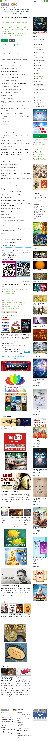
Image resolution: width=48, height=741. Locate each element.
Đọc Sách (4, 40)
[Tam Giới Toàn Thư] (40, 177)
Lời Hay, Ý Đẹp (37, 218)
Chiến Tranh (14, 312)
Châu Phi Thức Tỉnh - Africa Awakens (4, 519)
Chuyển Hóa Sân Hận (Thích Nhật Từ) (19, 615)
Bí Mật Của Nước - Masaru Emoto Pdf (12, 306)
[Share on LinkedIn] (28, 315)
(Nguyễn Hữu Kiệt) (39, 439)
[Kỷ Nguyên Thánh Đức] (40, 245)
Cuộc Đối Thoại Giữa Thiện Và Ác (39, 292)
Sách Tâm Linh (8, 15)
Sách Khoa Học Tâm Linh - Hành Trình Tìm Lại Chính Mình (23, 678)
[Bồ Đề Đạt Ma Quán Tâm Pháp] (16, 473)
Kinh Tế (8, 312)
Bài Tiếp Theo (26, 281)
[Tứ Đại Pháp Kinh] (40, 133)
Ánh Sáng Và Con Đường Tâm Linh (40, 201)
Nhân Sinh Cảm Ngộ (38, 214)
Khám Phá (38, 71)
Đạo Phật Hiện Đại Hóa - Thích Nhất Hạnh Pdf (15, 33)
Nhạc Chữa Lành (40, 47)
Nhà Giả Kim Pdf (39, 142)
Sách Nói (38, 94)
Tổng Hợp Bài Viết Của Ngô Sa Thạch (40, 207)
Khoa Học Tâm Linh (40, 41)
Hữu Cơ (3, 312)
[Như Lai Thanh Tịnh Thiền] (16, 566)
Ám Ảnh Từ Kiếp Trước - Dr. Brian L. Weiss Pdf (15, 28)
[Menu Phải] (47, 1)
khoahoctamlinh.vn (10, 726)
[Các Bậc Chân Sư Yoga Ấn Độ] (40, 428)
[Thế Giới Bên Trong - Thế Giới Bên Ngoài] (16, 642)
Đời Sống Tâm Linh (40, 55)
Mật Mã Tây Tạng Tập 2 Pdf (10, 26)
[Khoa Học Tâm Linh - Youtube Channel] (16, 451)
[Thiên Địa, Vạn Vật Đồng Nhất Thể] (40, 353)
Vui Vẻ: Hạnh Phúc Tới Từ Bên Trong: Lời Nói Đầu (22, 427)
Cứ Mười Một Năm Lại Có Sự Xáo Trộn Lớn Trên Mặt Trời (39, 270)
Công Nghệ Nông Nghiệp (40, 103)
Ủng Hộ (38, 92)
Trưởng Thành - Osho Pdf (10, 24)
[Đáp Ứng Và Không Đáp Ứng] (40, 277)
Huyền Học (38, 65)
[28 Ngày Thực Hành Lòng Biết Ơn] (8, 672)
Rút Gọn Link (39, 100)
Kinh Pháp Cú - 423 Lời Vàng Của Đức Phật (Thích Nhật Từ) (27, 616)
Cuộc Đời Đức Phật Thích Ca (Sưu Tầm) (12, 615)
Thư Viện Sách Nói (40, 106)
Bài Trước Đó (6, 281)
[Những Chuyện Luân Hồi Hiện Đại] (40, 517)
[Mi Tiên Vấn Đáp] (40, 341)
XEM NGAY (27, 351)
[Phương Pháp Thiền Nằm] (16, 470)
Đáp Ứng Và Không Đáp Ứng (39, 281)
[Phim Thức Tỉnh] (16, 371)
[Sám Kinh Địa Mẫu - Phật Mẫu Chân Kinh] (40, 233)
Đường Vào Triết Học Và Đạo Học (39, 212)
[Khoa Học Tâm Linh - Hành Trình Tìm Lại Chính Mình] (40, 30)
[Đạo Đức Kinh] (40, 190)
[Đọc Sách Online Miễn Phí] (16, 411)
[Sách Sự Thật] (40, 581)
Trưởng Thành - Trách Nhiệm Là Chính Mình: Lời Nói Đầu (8, 427)
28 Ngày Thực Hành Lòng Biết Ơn (7, 678)
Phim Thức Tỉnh (40, 49)
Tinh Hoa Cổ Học (40, 78)
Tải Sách (12, 40)
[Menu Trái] (1, 1)
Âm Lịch (38, 86)
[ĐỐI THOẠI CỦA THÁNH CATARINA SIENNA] (40, 601)
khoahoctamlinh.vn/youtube (8, 729)
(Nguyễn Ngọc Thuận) (40, 380)
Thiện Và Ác (35, 259)
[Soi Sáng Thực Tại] (40, 399)
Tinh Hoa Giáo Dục (40, 60)
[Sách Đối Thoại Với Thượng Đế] (16, 661)
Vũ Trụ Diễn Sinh (38, 204)
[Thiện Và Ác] (40, 255)
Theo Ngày (35, 137)
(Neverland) (40, 469)
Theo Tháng (44, 137)
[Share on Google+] (26, 315)
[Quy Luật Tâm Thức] (40, 458)
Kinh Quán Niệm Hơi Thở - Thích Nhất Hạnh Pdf (15, 35)
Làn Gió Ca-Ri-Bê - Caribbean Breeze (27, 519)
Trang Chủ (2, 15)
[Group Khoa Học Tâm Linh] (40, 720)
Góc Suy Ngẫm (39, 68)
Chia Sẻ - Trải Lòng (38, 216)
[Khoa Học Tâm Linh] (9, 7)
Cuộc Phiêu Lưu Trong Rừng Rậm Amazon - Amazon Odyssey (12, 521)
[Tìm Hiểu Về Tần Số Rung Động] (16, 569)
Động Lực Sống (39, 81)
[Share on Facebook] (22, 315)
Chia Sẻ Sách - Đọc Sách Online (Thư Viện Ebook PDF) (16, 22)
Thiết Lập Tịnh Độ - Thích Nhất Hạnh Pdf (13, 304)
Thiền (37, 73)
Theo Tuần (40, 137)
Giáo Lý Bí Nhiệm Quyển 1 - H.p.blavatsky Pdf (14, 308)
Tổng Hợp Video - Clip (41, 89)
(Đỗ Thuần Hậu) (40, 498)
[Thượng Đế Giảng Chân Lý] (40, 120)
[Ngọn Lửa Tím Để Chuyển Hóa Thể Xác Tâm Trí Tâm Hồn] (40, 547)
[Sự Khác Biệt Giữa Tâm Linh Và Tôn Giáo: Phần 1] (40, 298)
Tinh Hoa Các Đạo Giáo (39, 209)
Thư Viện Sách (39, 44)
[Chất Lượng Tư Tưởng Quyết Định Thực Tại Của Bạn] (40, 320)
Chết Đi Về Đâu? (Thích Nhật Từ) (3, 615)
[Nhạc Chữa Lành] (16, 392)
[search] (44, 1)
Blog (37, 97)
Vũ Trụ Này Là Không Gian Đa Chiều (40, 198)
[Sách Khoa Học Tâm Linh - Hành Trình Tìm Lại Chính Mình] (23, 672)
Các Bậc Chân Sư (40, 84)
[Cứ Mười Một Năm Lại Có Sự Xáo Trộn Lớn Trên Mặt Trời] (40, 265)
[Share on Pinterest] (30, 315)
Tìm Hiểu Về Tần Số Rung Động (10, 586)
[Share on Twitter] (24, 315)
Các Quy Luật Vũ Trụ (39, 195)
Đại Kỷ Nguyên (39, 57)
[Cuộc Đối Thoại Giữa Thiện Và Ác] (40, 287)
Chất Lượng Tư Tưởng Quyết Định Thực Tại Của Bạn (39, 325)
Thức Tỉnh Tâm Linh (40, 52)
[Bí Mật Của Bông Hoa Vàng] (16, 547)
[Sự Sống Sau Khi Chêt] (40, 310)
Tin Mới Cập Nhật (40, 39)
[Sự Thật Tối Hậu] (40, 368)
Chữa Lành (38, 63)
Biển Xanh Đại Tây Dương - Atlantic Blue (19, 519)
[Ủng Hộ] (40, 33)
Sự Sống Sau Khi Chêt (38, 314)
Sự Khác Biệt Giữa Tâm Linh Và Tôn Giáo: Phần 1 (39, 304)
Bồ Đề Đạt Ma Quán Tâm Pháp (9, 491)
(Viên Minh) (39, 409)
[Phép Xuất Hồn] (40, 487)
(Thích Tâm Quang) (39, 528)
